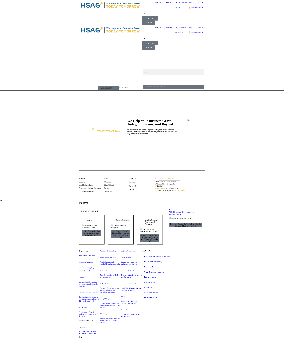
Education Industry (151, 277)
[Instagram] (134, 140)
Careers (106, 188)
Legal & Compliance (86, 185)
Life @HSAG (178, 8)
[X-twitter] (144, 140)
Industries (82, 182)
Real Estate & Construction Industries (157, 257)
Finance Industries (150, 297)
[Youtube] (149, 140)
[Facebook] (129, 140)
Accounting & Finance (87, 191)
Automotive (148, 287)
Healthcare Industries (151, 267)
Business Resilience (123, 220)
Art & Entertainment (151, 292)
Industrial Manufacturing (153, 262)
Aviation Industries (150, 282)
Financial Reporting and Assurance (151, 222)
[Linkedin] (139, 140)
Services (169, 2)
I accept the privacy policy (166, 184)
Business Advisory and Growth (90, 188)
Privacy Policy (134, 186)
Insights (200, 2)
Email (157, 181)
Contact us (107, 191)
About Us (158, 2)
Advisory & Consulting (108, 251)
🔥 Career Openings (195, 8)
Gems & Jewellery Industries (154, 272)
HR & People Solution (184, 2)
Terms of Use (134, 189)
